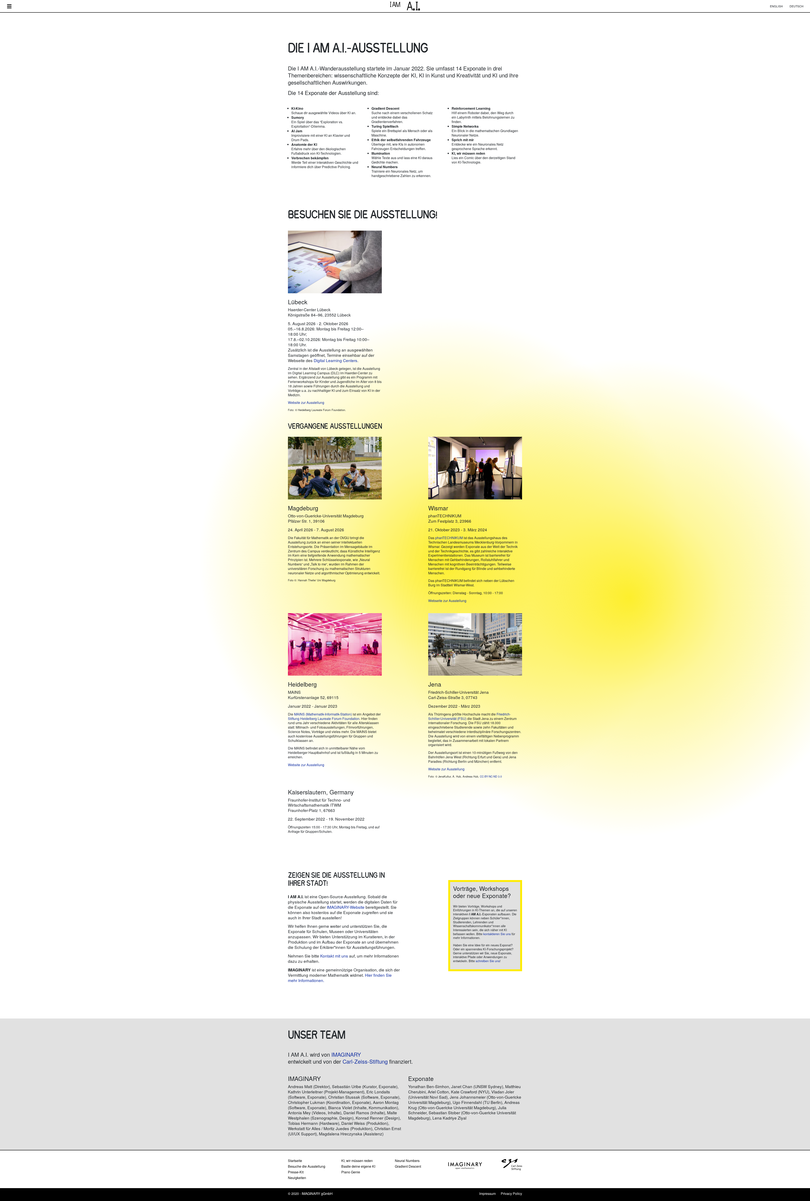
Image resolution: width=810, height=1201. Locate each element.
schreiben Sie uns (488, 961)
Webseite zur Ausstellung (447, 600)
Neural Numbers (407, 1160)
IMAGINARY (346, 1054)
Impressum (487, 1193)
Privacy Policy (511, 1193)
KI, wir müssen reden (357, 1160)
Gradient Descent (408, 1166)
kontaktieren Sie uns (497, 934)
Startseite (295, 1160)
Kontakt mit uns (334, 956)
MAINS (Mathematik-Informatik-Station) (323, 714)
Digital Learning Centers (335, 360)
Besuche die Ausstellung (306, 1166)
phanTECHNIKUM (449, 537)
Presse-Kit (296, 1172)
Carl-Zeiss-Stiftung (365, 1061)
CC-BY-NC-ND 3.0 (491, 776)
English (776, 6)
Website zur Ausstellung (306, 402)
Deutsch (796, 6)
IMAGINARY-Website (345, 907)
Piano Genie (350, 1172)
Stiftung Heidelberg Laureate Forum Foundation (323, 718)
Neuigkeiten (297, 1177)
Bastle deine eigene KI (358, 1166)
